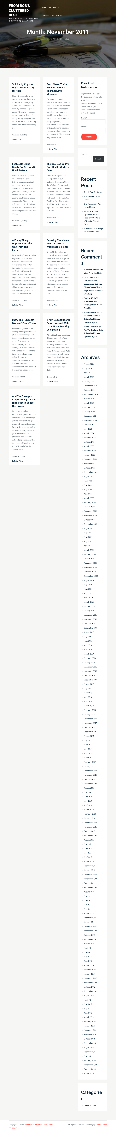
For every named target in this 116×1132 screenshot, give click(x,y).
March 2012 (89, 1017)
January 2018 (89, 714)
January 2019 (89, 662)
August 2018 (89, 684)
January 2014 (89, 922)
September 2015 (90, 835)
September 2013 (90, 939)
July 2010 (87, 1056)
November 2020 (90, 567)
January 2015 (89, 870)
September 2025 (91, 394)
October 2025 (89, 390)
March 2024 (89, 433)
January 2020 (89, 610)
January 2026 (89, 381)
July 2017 (87, 740)
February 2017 (89, 762)
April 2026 (88, 373)
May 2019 (88, 645)
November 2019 (90, 619)
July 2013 (87, 948)
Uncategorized (90, 1105)
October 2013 (89, 935)
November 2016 (90, 775)
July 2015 (87, 844)
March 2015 (89, 861)
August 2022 (89, 476)
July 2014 (87, 896)
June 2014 (88, 900)
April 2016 (88, 805)
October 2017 (89, 727)
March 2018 (89, 706)
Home (44, 7)
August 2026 (89, 364)
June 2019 (88, 641)
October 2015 (89, 831)
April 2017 (88, 753)
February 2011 (89, 1052)
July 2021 (87, 533)
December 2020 (90, 563)
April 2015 (88, 857)
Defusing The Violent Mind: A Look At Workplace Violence (58, 243)
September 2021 (90, 524)
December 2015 (90, 822)
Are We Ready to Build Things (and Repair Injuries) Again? (93, 333)
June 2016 (88, 796)
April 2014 (88, 909)
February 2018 (90, 710)
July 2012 (87, 1000)
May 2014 (88, 905)
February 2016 (90, 814)
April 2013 (88, 961)
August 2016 (89, 788)
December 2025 (90, 386)
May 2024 (88, 429)
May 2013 (88, 956)
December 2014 (90, 874)
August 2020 (89, 580)
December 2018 (90, 667)
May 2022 (88, 489)
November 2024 (90, 420)
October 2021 (89, 520)
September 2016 (90, 783)
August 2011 (89, 1047)
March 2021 (89, 550)
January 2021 (89, 559)
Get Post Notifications (52, 16)
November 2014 (90, 879)
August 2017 (89, 736)
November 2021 (90, 515)
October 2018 (89, 675)
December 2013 (90, 926)
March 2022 (89, 498)
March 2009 (89, 1073)
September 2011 (90, 1043)
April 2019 (88, 649)
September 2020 (91, 576)
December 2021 (90, 511)
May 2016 (88, 801)
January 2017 (89, 766)
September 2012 (90, 991)
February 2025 (90, 407)
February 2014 (90, 918)
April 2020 (88, 597)
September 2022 (91, 472)
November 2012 (90, 982)
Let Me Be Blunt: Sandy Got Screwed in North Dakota (24, 167)
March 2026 (89, 377)
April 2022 (88, 494)
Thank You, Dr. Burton (93, 192)
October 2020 (90, 571)
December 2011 (90, 1030)
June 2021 (88, 537)
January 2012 (89, 1026)
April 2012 (88, 1013)
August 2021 (89, 528)
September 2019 (90, 628)
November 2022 (90, 463)
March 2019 (89, 654)
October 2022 (89, 468)
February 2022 (90, 502)
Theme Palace (101, 1124)
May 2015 (88, 853)
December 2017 (90, 719)
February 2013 (90, 969)
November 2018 (90, 671)
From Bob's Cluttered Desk (19, 10)
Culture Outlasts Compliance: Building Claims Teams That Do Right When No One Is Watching (93, 287)
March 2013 (89, 965)
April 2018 (88, 701)
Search (84, 154)
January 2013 (89, 974)
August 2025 (89, 398)
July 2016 (87, 792)
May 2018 (88, 697)
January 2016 (89, 818)
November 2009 (90, 1065)
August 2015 (89, 840)
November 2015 (90, 827)
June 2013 (88, 952)
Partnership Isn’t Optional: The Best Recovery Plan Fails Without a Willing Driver (92, 217)
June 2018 (88, 693)
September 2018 (90, 680)
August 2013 (89, 943)
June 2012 (88, 1004)
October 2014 (89, 883)
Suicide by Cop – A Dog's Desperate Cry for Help (23, 87)
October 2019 (89, 623)
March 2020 (89, 602)
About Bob (53, 7)
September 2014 (90, 887)
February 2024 (90, 437)
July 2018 (87, 688)
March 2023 (89, 446)
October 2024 (89, 424)
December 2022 (90, 459)
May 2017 (87, 749)
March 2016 (89, 809)
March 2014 (89, 913)
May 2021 (88, 541)
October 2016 (89, 779)
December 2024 (90, 416)
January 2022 (89, 507)
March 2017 (88, 757)
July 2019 (87, 636)
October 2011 (89, 1039)
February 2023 (90, 450)
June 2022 (88, 485)
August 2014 (89, 892)
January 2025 (89, 411)
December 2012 (90, 978)
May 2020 (88, 593)
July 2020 (88, 584)
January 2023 (89, 455)
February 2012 (90, 1021)
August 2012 (89, 995)
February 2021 (90, 554)
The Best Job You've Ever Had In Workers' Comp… (58, 167)
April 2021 (88, 546)
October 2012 (89, 987)
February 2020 (90, 606)
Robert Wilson (19, 139)
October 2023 (89, 442)
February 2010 (90, 1060)
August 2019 (89, 632)
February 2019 (90, 658)
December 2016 (90, 770)
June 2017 (88, 745)
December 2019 (90, 615)
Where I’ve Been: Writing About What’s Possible (93, 304)
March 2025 (89, 403)
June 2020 (88, 589)
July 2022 (88, 481)
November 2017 (90, 723)
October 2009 (90, 1069)
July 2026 (88, 368)
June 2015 (88, 848)
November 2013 (90, 931)
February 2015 (90, 866)
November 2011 (90, 1034)
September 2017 (90, 732)
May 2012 (88, 1008)
